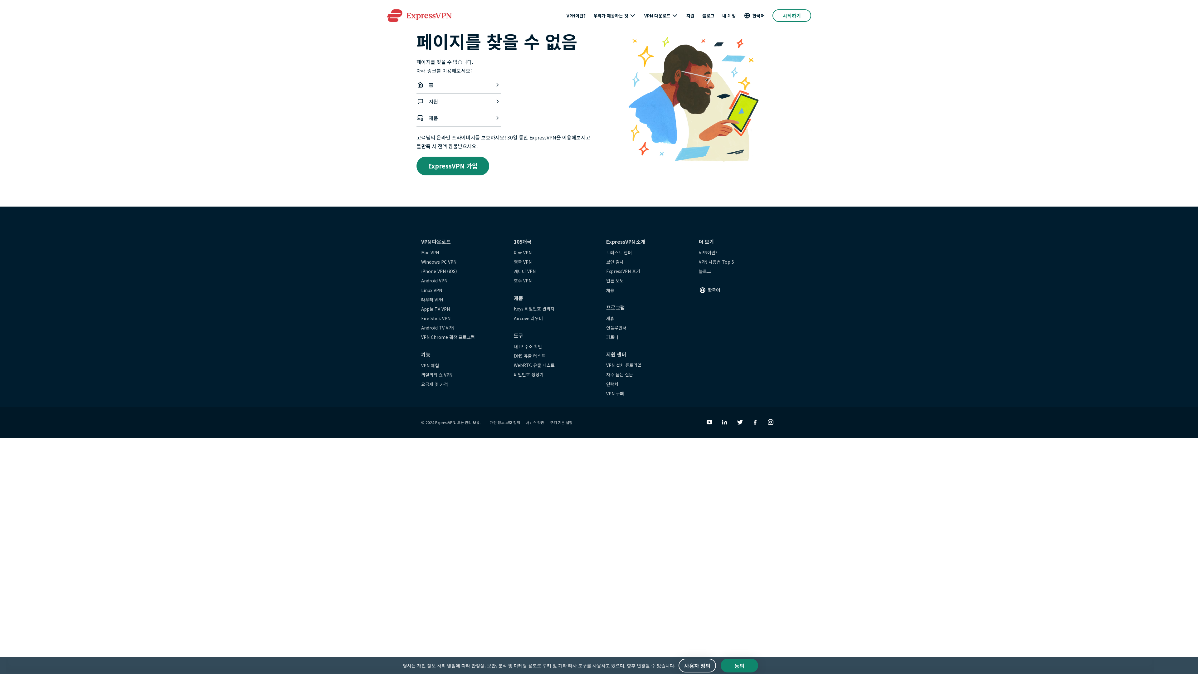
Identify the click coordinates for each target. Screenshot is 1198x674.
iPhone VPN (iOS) (439, 271)
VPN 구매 (615, 393)
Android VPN (434, 280)
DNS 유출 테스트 (529, 356)
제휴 (610, 318)
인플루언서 (616, 328)
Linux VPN (431, 290)
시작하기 (791, 15)
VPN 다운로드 (657, 15)
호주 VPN (523, 280)
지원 (690, 15)
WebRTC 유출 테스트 (534, 365)
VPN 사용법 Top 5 (716, 262)
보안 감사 (615, 262)
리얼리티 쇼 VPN (436, 375)
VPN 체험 (430, 365)
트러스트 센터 (619, 252)
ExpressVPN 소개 (625, 241)
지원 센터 (616, 354)
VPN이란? (576, 15)
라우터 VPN (432, 299)
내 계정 (729, 15)
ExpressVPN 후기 (623, 271)
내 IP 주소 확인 (528, 346)
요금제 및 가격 (434, 384)
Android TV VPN (437, 328)
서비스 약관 (535, 422)
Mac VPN (430, 252)
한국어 (758, 15)
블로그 (708, 15)
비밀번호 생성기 (528, 374)
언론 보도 (615, 280)
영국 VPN (523, 262)
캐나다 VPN (525, 271)
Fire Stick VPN (435, 318)
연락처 (612, 384)
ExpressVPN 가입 (453, 165)
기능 (426, 354)
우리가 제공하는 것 (610, 15)
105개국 (523, 241)
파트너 (612, 337)
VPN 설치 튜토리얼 (623, 365)
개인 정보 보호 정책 (505, 422)
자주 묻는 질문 (619, 374)
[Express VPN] (419, 15)
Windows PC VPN (438, 262)
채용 (610, 290)
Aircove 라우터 (528, 318)
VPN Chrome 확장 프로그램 (448, 337)
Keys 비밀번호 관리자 (534, 308)
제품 (433, 118)
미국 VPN (523, 252)
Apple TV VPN (435, 309)
